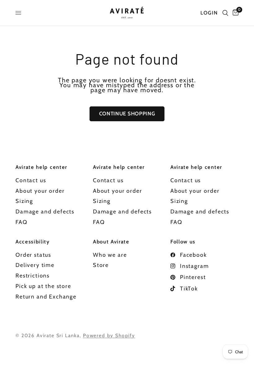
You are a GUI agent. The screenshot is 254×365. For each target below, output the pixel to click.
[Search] (225, 13)
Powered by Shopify (109, 335)
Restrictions (32, 275)
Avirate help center (41, 167)
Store (101, 265)
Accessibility (32, 241)
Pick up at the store (43, 286)
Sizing (24, 201)
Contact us (30, 180)
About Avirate (111, 241)
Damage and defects (44, 211)
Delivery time (35, 265)
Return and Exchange (46, 296)
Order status (33, 254)
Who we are (110, 254)
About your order (39, 190)
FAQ (21, 222)
